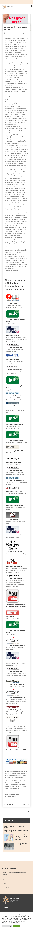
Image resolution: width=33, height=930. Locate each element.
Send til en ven (9, 769)
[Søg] (29, 811)
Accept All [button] (16, 926)
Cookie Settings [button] (7, 926)
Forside (5, 911)
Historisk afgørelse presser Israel (21, 844)
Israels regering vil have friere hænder (14, 826)
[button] (31, 1)
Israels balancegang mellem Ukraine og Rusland (16, 831)
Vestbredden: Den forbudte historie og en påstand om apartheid (21, 837)
